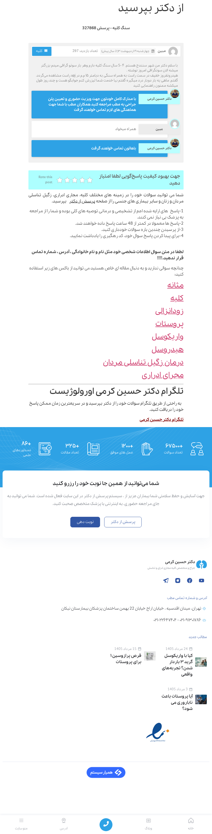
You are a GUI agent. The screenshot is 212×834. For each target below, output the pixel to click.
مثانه (175, 285)
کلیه (39, 51)
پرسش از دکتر (82, 201)
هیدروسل (168, 349)
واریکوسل (168, 336)
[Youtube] (201, 580)
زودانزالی (169, 311)
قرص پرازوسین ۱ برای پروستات (125, 659)
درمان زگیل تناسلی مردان (143, 362)
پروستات (169, 324)
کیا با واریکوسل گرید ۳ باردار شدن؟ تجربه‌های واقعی (177, 665)
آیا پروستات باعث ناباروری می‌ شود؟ (177, 702)
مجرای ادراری (163, 375)
